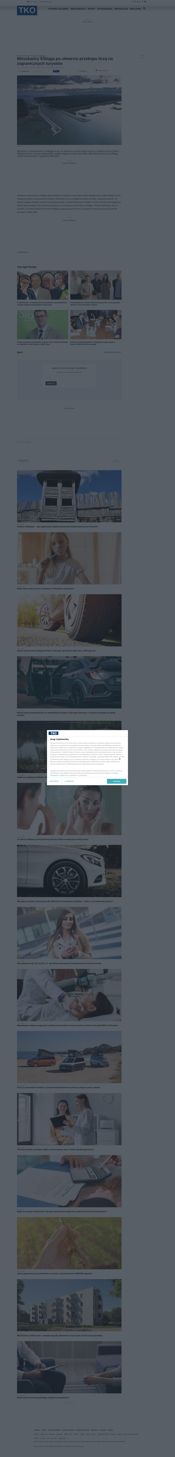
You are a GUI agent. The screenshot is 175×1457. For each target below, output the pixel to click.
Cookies (62, 775)
